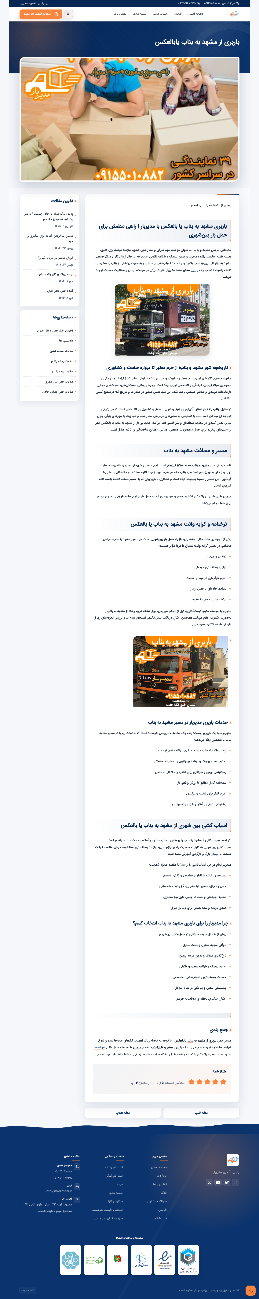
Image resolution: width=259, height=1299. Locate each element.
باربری (178, 14)
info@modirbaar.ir (59, 1191)
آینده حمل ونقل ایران (60, 290)
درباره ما (161, 1175)
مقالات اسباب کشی (61, 351)
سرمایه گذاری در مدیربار (107, 1218)
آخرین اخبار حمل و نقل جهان (55, 330)
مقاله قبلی (201, 1112)
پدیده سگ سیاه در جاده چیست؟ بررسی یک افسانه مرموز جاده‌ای (48, 216)
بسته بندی (139, 14)
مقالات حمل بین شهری (59, 381)
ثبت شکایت (159, 1218)
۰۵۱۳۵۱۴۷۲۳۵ (187, 3)
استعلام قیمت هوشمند (38, 14)
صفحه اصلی (196, 14)
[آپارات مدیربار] (226, 1182)
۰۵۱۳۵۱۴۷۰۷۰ (63, 1171)
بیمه (120, 1184)
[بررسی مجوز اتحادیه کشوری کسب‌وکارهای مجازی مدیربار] (188, 1260)
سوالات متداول (157, 1201)
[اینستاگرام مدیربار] (235, 1182)
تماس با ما (120, 14)
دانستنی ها (66, 340)
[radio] (191, 1082)
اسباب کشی (160, 14)
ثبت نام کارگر (114, 1175)
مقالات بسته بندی (62, 361)
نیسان (215, 854)
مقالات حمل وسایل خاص (57, 391)
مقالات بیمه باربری (62, 371)
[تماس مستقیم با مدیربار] (251, 1291)
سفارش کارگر (114, 1201)
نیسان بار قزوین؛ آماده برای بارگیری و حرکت (50, 238)
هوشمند (99, 1047)
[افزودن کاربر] (68, 14)
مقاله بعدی (123, 1112)
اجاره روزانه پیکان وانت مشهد (55, 274)
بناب (199, 416)
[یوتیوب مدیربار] (218, 1182)
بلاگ (164, 1192)
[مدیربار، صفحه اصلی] (224, 14)
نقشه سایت (27, 1290)
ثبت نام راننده (114, 1167)
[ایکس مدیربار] (209, 1182)
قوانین (162, 1210)
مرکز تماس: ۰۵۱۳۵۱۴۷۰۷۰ (219, 3)
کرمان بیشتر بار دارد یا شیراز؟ (55, 257)
